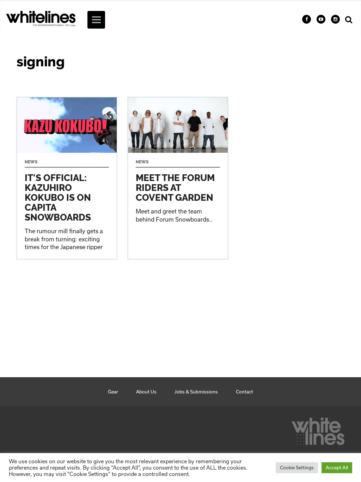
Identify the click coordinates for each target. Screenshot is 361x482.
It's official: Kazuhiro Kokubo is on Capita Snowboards (67, 178)
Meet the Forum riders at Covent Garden (178, 178)
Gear (113, 391)
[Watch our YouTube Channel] (321, 19)
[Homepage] (318, 429)
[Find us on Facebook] (306, 19)
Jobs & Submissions (196, 391)
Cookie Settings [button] (297, 467)
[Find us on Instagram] (335, 19)
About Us (146, 391)
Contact (244, 391)
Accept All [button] (337, 467)
